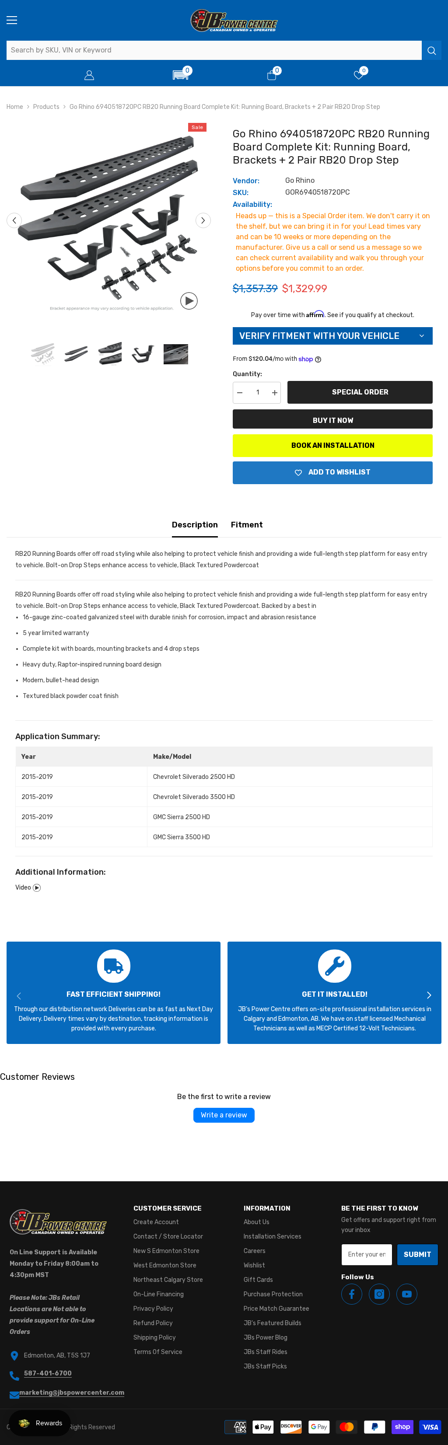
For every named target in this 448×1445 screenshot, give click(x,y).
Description (195, 525)
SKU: (240, 192)
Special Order (360, 392)
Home (15, 107)
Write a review (224, 1115)
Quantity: (247, 374)
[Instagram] (379, 1294)
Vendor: (246, 181)
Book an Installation (332, 445)
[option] (109, 221)
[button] (180, 75)
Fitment (247, 525)
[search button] (431, 50)
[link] (113, 993)
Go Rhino (300, 180)
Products (46, 107)
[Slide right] (428, 995)
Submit (417, 1254)
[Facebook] (351, 1294)
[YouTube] (406, 1294)
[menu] (12, 20)
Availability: (252, 204)
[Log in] (89, 75)
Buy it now (333, 420)
